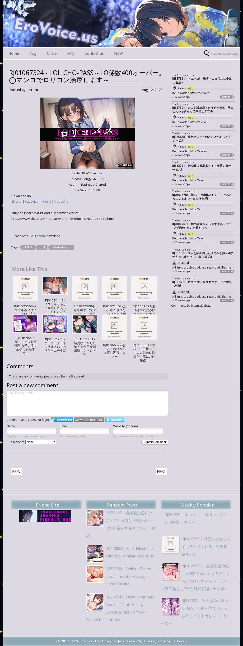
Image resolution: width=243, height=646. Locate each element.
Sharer (17, 201)
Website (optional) (126, 426)
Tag (33, 53)
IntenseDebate (201, 306)
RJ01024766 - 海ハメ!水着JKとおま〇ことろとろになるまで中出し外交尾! (202, 196)
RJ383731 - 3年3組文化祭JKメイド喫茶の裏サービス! (201, 167)
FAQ (70, 53)
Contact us (94, 53)
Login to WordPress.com (89, 419)
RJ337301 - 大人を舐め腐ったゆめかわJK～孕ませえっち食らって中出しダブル (203, 109)
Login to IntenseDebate (62, 419)
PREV (16, 471)
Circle (52, 53)
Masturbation (62, 247)
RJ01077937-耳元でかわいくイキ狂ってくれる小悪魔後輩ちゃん (206, 546)
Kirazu (182, 88)
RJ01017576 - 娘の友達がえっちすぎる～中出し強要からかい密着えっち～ (202, 225)
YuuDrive (31, 201)
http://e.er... (198, 238)
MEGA (46, 201)
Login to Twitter (114, 419)
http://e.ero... (199, 122)
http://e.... (197, 209)
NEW (118, 53)
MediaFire (61, 201)
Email (63, 426)
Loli (42, 247)
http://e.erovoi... (201, 93)
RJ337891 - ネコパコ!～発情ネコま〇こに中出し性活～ (202, 80)
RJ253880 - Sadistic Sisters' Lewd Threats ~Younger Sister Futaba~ (129, 576)
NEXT (161, 471)
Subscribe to (16, 442)
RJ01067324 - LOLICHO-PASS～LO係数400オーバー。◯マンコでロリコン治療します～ (87, 76)
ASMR (28, 247)
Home (13, 53)
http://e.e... (197, 180)
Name (11, 426)
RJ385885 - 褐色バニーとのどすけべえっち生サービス (201, 138)
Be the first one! (72, 376)
